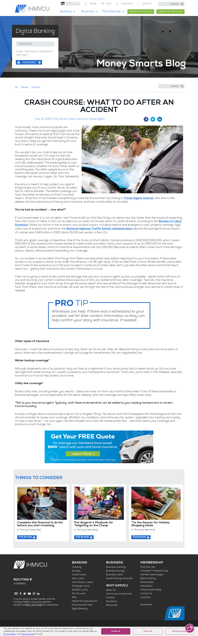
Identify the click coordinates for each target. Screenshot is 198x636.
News (24, 87)
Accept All (115, 631)
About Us (111, 589)
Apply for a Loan (140, 11)
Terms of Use (27, 634)
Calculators (146, 585)
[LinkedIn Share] (159, 119)
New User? (22, 55)
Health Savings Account (84, 601)
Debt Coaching (148, 578)
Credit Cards (79, 574)
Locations (145, 597)
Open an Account (170, 11)
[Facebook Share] (146, 119)
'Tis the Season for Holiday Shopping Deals (150, 524)
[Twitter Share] (152, 119)
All (16, 87)
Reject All (148, 631)
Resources (111, 605)
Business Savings (115, 570)
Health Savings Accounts (119, 578)
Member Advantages (151, 574)
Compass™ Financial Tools (154, 570)
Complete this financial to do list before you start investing (40, 524)
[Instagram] (34, 593)
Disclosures (146, 604)
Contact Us (146, 593)
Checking (76, 567)
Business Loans (114, 574)
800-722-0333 (34, 604)
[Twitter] (24, 593)
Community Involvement (119, 593)
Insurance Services (82, 604)
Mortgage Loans (80, 585)
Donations (111, 601)
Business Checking (116, 567)
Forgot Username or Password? (34, 51)
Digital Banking (79, 608)
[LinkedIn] (38, 593)
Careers (110, 597)
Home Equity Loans (82, 582)
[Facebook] (20, 593)
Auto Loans (78, 578)
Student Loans (80, 589)
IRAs (74, 597)
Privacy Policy (10, 634)
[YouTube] (29, 593)
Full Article (25, 537)
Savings (76, 570)
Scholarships (147, 582)
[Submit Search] (182, 4)
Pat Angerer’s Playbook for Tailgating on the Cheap (93, 524)
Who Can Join (148, 567)
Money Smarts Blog (150, 589)
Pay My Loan (79, 593)
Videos (35, 87)
